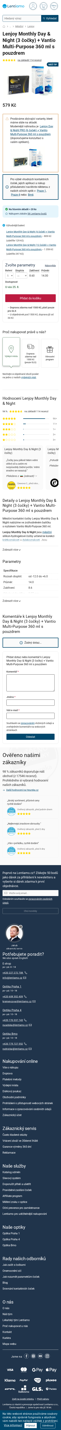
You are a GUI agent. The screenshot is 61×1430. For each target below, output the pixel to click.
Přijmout (30, 1425)
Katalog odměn (11, 1172)
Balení (8, 270)
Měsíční (19, 26)
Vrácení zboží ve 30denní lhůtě (20, 1141)
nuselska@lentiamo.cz (15, 1025)
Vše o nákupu (10, 1067)
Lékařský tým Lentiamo (16, 1320)
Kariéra (7, 1338)
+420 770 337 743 (13, 1020)
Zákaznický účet (12, 1115)
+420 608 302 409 (13, 996)
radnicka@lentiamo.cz (15, 1048)
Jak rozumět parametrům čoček (21, 1277)
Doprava (7, 1073)
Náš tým (7, 1314)
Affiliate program (12, 1196)
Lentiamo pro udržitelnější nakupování (25, 1214)
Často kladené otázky (15, 1135)
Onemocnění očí (12, 1271)
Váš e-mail (12, 710)
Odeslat (30, 737)
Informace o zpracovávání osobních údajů (27, 1109)
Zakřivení (34, 270)
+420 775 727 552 (13, 1043)
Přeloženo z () (20, 476)
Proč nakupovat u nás (15, 1326)
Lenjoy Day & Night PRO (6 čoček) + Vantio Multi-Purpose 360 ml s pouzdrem (31, 130)
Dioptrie (19, 270)
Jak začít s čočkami (14, 1265)
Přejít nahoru (43, 1398)
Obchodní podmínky (14, 1097)
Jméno (10, 697)
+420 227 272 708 (13, 972)
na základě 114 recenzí (30, 60)
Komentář (12, 671)
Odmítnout (48, 1425)
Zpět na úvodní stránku (23, 1398)
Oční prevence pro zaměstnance (21, 1208)
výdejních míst (28, 377)
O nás (6, 1308)
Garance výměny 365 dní (17, 1146)
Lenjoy (30, 26)
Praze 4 (15, 195)
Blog (5, 1282)
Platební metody (12, 1079)
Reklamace (9, 1152)
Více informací (13, 1425)
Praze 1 (41, 191)
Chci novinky (30, 911)
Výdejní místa (10, 1085)
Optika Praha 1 (12, 986)
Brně (30, 195)
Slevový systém (12, 1178)
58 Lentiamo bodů (37, 213)
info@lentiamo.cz (12, 977)
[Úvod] (4, 26)
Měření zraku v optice (15, 1202)
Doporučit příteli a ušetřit (17, 1184)
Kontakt (7, 1332)
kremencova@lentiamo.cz (17, 1001)
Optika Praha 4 (12, 1010)
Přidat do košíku (30, 298)
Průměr (45, 270)
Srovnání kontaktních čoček (19, 1288)
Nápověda (50, 265)
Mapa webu (9, 1344)
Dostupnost (11, 282)
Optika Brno (10, 1034)
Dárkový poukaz (12, 1091)
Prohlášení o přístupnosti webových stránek (28, 1103)
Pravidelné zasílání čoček (17, 1190)
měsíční (47, 532)
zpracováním (28, 723)
